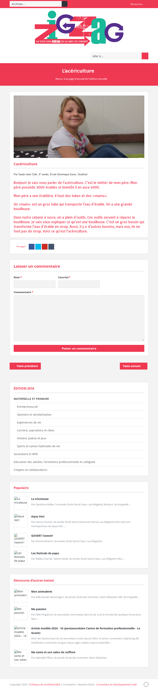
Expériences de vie (29, 422)
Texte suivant (131, 366)
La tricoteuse (40, 499)
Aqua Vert (38, 516)
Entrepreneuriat (27, 406)
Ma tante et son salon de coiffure (53, 652)
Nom (18, 277)
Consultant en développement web (116, 684)
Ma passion (38, 609)
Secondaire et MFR (26, 454)
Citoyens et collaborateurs (30, 470)
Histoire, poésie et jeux (31, 438)
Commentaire (23, 292)
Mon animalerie (41, 591)
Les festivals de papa (45, 553)
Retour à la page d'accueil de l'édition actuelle (81, 78)
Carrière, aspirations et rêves (35, 430)
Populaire (21, 488)
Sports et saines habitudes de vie (38, 446)
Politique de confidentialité (44, 684)
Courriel (64, 277)
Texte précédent (27, 366)
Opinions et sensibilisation (34, 414)
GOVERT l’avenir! (42, 535)
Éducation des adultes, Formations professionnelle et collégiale (54, 462)
